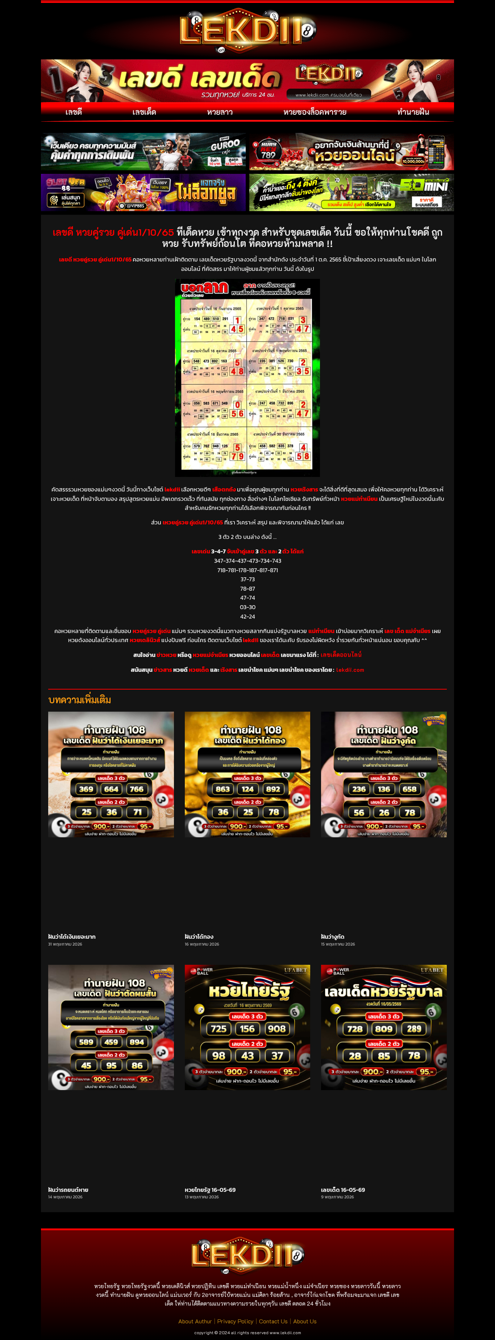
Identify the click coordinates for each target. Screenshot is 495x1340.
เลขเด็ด (144, 112)
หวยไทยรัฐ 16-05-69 (210, 1189)
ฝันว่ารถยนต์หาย (68, 1189)
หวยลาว (220, 112)
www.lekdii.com (285, 1332)
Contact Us (273, 1321)
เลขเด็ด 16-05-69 (343, 1189)
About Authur (195, 1321)
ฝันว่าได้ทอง (199, 936)
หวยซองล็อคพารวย (314, 112)
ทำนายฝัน (413, 112)
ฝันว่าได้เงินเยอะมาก (72, 936)
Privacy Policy (235, 1321)
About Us (305, 1321)
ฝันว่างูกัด (333, 936)
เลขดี (74, 112)
